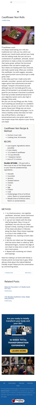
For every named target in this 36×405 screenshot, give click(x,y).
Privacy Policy (21, 383)
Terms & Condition (12, 383)
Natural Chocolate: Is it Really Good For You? (17, 287)
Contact (18, 385)
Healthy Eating (6, 20)
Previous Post (8, 273)
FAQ (4, 383)
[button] (18, 11)
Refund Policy (30, 383)
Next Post (28, 273)
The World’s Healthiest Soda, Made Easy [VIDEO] (17, 297)
